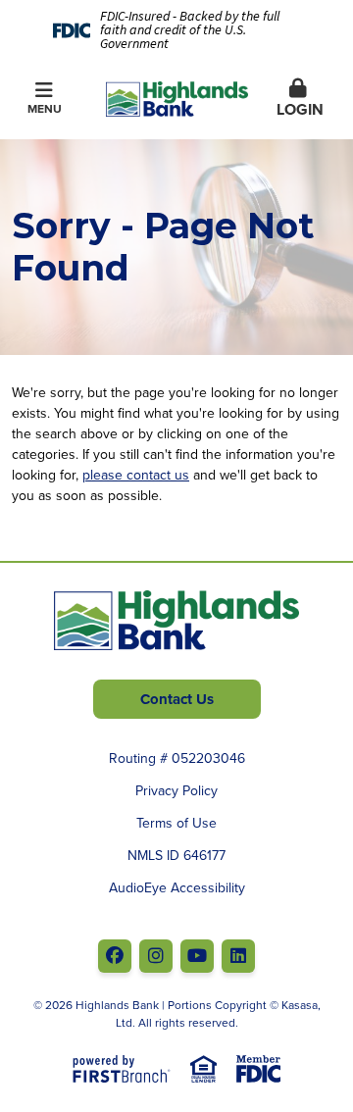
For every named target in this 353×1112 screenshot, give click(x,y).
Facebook (115, 956)
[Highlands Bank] (177, 97)
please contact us (135, 474)
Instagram (156, 956)
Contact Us (177, 699)
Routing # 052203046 (177, 758)
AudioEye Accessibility (177, 887)
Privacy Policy (176, 790)
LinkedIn (238, 956)
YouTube (197, 956)
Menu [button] (44, 108)
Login (298, 109)
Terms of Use (176, 823)
